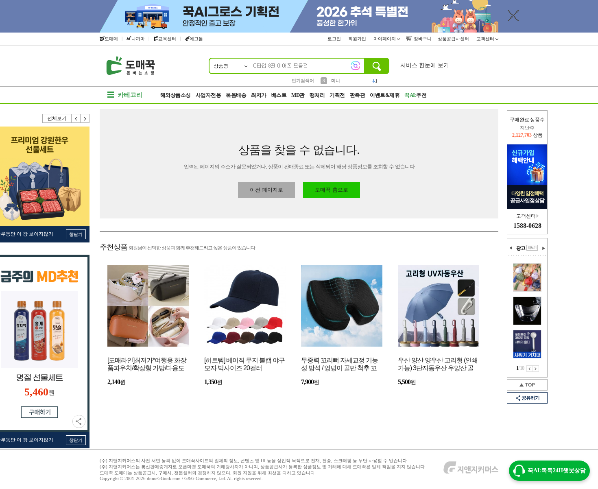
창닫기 (76, 234)
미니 (335, 80)
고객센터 (485, 38)
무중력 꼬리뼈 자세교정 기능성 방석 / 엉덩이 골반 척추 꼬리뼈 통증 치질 (339, 365)
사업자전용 (208, 95)
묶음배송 (236, 95)
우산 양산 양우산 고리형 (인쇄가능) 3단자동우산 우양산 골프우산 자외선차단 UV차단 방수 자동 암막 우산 (438, 365)
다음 (85, 118)
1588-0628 (527, 225)
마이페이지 (385, 38)
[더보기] (532, 248)
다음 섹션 (543, 248)
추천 (415, 95)
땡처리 (317, 95)
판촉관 (357, 95)
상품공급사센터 (454, 38)
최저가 (258, 95)
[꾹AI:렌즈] (355, 65)
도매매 (111, 38)
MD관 (298, 95)
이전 (76, 118)
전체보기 (57, 118)
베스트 (279, 95)
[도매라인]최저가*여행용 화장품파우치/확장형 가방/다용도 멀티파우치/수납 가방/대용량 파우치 (146, 365)
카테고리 (130, 95)
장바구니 (422, 38)
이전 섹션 (511, 248)
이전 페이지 (529, 368)
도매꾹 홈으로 (331, 190)
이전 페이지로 (266, 190)
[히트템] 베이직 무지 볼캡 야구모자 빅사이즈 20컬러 (244, 364)
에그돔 (196, 38)
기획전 (337, 95)
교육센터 (167, 38)
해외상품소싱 (175, 95)
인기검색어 (303, 80)
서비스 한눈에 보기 (424, 65)
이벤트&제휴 (384, 95)
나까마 (138, 38)
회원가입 (357, 38)
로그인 (334, 38)
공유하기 (78, 421)
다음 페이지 (536, 368)
